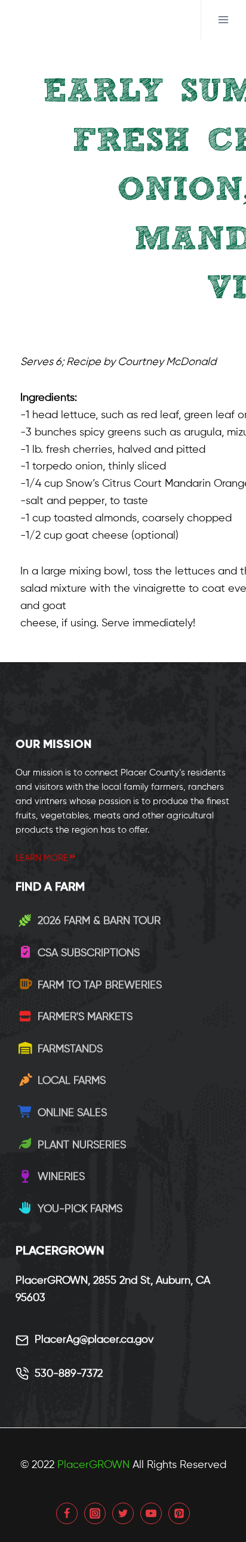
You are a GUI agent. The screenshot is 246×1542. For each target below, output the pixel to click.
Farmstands (70, 1049)
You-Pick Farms (80, 1209)
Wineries (61, 1177)
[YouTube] (151, 1513)
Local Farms (72, 1081)
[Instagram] (95, 1513)
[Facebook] (67, 1513)
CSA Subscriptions (89, 953)
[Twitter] (123, 1513)
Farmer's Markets (85, 1017)
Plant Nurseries (82, 1145)
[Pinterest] (179, 1513)
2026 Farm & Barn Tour (99, 921)
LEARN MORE (42, 858)
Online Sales (72, 1113)
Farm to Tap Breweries (100, 985)
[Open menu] (224, 19)
